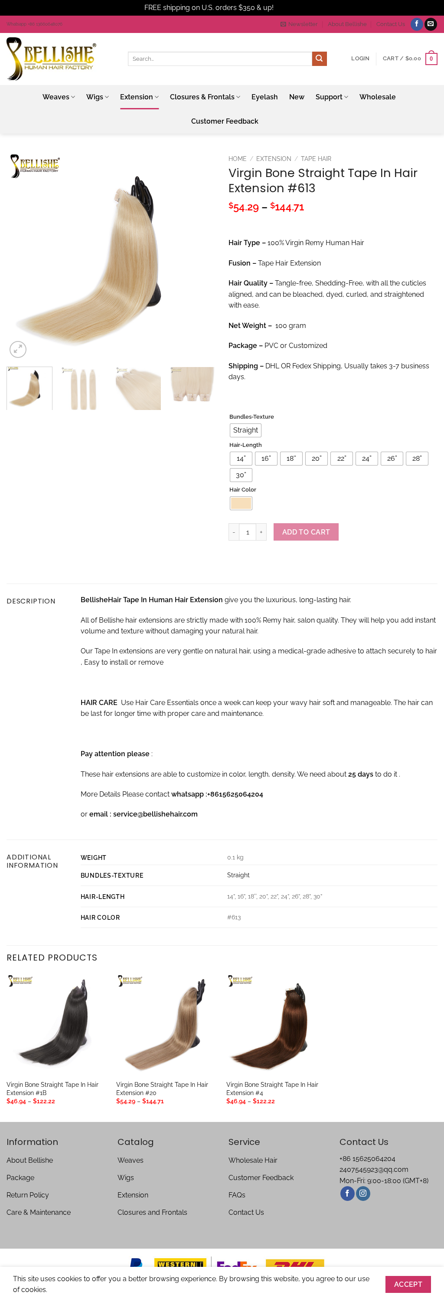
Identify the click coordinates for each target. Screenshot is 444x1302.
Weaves (55, 97)
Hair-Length (245, 445)
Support (329, 97)
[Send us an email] (430, 24)
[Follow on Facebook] (417, 24)
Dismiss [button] (287, 7)
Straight (238, 875)
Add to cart (306, 532)
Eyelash (264, 97)
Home (238, 158)
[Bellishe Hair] (61, 59)
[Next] (200, 255)
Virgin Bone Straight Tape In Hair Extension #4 (272, 1088)
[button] (299, 24)
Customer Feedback (224, 121)
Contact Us (390, 24)
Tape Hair (316, 158)
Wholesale (377, 97)
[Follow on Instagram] (363, 1193)
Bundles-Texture (251, 417)
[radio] (245, 430)
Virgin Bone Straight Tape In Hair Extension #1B (52, 1088)
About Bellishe (347, 24)
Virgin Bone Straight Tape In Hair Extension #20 (162, 1088)
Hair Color (242, 490)
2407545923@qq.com (374, 1169)
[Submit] (319, 59)
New (296, 97)
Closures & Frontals (202, 97)
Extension (136, 97)
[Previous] (21, 255)
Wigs (94, 97)
